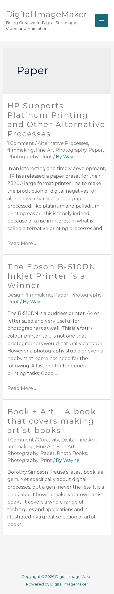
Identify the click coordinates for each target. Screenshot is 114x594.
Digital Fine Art (78, 440)
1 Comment (20, 143)
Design (15, 295)
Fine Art (45, 446)
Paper (96, 150)
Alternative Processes (63, 143)
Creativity (48, 440)
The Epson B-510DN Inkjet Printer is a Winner (51, 276)
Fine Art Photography (61, 150)
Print (46, 157)
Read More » (22, 243)
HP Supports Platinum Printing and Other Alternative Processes (56, 119)
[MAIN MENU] (101, 20)
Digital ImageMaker (46, 14)
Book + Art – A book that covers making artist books (51, 421)
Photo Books (72, 453)
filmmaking (20, 150)
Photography (22, 157)
